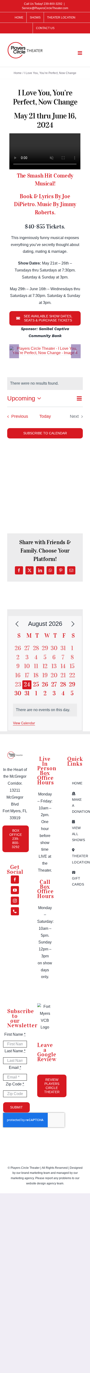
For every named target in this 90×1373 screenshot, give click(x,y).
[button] (14, 351)
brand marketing (32, 1173)
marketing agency (22, 1178)
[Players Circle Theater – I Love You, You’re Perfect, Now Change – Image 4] (45, 348)
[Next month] (73, 624)
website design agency (41, 1183)
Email (15, 1067)
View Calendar (24, 722)
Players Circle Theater (25, 1168)
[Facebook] (15, 879)
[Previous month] (17, 624)
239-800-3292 (53, 4)
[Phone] (15, 911)
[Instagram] (15, 901)
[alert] (45, 710)
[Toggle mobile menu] (80, 52)
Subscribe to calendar (45, 433)
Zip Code (15, 1084)
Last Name (15, 1051)
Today (45, 416)
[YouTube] (15, 890)
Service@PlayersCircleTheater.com (45, 8)
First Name (14, 1034)
